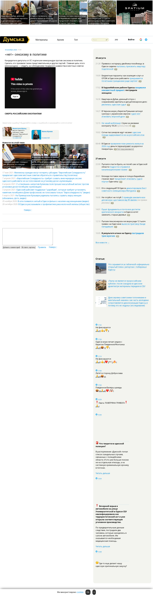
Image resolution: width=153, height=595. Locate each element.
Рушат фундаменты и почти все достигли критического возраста (121, 210)
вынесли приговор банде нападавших (123, 225)
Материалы (42, 40)
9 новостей (46, 138)
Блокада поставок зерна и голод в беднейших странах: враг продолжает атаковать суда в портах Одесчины (72, 19)
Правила (42, 247)
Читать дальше (103, 473)
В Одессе (106, 143)
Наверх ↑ (28, 210)
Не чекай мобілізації (111, 123)
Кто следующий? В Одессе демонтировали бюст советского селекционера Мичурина (101, 20)
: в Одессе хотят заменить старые (120, 213)
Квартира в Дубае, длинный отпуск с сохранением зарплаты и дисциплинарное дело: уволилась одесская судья (14, 19)
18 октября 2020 (11, 50)
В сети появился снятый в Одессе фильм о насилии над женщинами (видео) (53, 201)
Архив (60, 40)
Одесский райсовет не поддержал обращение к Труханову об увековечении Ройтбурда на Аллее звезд (72, 163)
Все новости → (102, 242)
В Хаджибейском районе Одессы (118, 87)
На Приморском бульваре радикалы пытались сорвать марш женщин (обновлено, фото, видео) (41, 196)
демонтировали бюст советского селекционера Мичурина (124, 189)
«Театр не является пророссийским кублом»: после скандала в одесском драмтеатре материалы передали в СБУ (126, 284)
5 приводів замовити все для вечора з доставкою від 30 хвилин (123, 198)
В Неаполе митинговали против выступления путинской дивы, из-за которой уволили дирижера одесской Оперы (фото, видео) (45, 162)
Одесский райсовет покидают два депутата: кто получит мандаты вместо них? (15, 164)
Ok (88, 592)
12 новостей (17, 138)
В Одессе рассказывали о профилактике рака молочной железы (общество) (54, 204)
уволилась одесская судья (114, 104)
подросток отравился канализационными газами (116, 168)
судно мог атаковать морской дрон (121, 115)
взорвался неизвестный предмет (124, 89)
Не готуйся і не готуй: (112, 197)
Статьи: (100, 258)
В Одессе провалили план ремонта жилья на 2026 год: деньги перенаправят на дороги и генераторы (43, 19)
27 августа (101, 158)
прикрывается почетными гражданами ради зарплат (122, 79)
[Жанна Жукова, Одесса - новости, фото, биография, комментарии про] (36, 139)
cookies (80, 592)
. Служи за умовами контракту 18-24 (120, 124)
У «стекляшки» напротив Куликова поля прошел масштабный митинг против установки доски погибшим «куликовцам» (45, 185)
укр (116, 39)
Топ (76, 40)
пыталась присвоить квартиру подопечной (123, 67)
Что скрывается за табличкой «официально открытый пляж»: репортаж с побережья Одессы (128, 267)
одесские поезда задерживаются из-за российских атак (123, 133)
